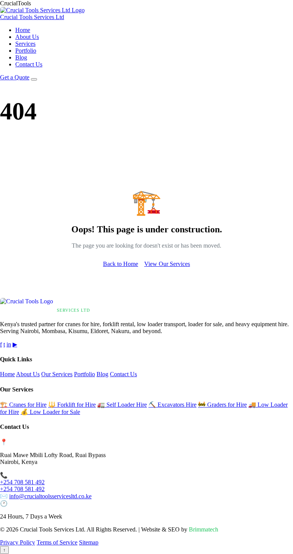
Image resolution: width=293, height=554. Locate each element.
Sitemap (88, 542)
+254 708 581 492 (22, 482)
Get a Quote (14, 77)
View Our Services (167, 264)
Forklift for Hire (72, 404)
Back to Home (120, 264)
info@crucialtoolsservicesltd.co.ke (50, 496)
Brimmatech (203, 529)
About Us (27, 37)
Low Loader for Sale (50, 412)
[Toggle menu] (34, 79)
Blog (21, 57)
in (8, 344)
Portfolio (25, 50)
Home (22, 30)
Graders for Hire (222, 404)
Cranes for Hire (23, 404)
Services (25, 43)
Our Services (56, 374)
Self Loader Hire (122, 404)
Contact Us (28, 64)
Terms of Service (57, 542)
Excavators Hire (172, 404)
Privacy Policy (17, 542)
